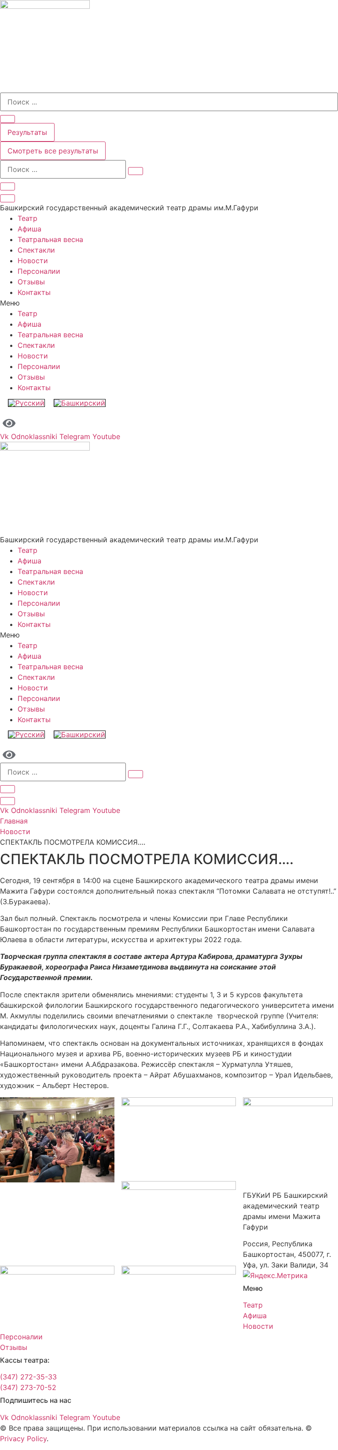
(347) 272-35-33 (28, 1376)
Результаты (27, 132)
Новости (33, 260)
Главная (14, 820)
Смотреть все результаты (52, 150)
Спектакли (36, 250)
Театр (27, 218)
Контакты (34, 292)
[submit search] (135, 171)
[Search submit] (7, 119)
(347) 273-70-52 (28, 1387)
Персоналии (39, 271)
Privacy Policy (23, 1438)
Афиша (29, 228)
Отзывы (31, 281)
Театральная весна (50, 239)
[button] (169, 303)
